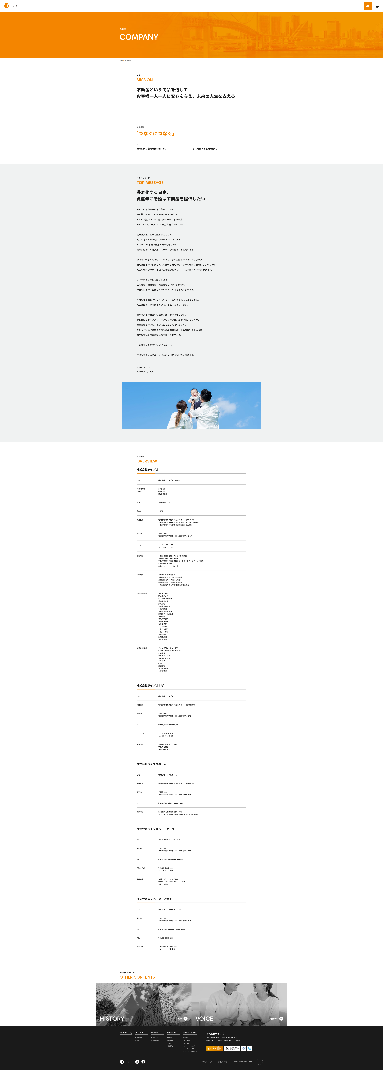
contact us (125, 1033)
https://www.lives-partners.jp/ (171, 859)
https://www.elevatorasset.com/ (171, 929)
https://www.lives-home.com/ (170, 803)
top (121, 61)
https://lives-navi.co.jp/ (168, 724)
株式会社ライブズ (215, 1033)
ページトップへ (260, 1062)
